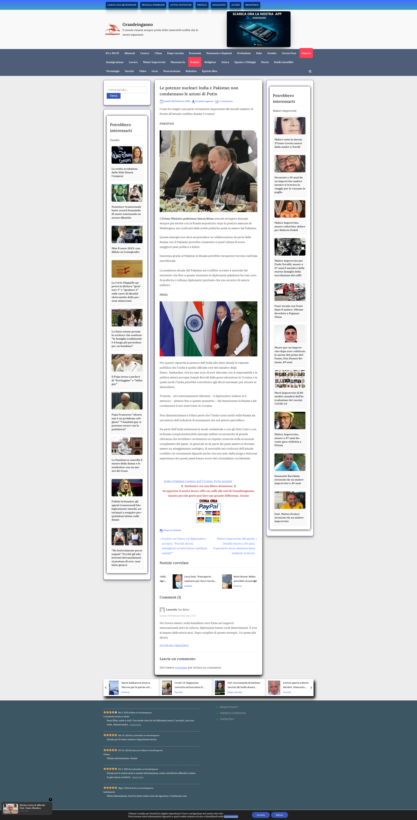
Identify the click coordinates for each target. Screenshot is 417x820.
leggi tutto (135, 724)
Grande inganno (204, 101)
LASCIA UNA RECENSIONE (122, 4)
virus (154, 71)
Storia (265, 62)
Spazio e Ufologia (245, 62)
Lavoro (133, 62)
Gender (272, 53)
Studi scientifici (283, 62)
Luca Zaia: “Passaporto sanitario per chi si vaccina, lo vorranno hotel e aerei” (193, 579)
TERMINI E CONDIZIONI (233, 713)
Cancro (144, 53)
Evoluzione (244, 53)
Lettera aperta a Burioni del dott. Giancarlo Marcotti (244, 685)
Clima (158, 53)
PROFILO (202, 4)
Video (142, 71)
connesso (181, 667)
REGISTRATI (252, 4)
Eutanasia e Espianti (219, 53)
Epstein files (209, 71)
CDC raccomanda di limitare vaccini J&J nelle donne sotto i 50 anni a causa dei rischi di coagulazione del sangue (190, 685)
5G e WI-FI (112, 53)
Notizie (194, 62)
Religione (210, 62)
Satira (225, 62)
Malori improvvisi (154, 62)
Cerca (113, 95)
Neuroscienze (171, 71)
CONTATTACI (227, 719)
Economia (195, 53)
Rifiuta (279, 814)
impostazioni (231, 816)
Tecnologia (113, 71)
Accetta (261, 814)
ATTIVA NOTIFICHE (181, 4)
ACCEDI (235, 4)
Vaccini (129, 71)
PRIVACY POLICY (229, 707)
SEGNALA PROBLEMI (153, 4)
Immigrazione (115, 62)
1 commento (226, 101)
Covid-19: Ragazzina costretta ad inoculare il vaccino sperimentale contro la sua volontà (136, 685)
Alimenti (129, 53)
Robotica (191, 71)
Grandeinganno (137, 24)
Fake (259, 53)
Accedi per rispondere (174, 645)
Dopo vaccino (175, 53)
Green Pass (289, 53)
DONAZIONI (219, 4)
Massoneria (178, 62)
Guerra (306, 53)
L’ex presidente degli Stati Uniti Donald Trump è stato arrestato (298, 685)
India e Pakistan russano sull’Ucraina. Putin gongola (198, 481)
